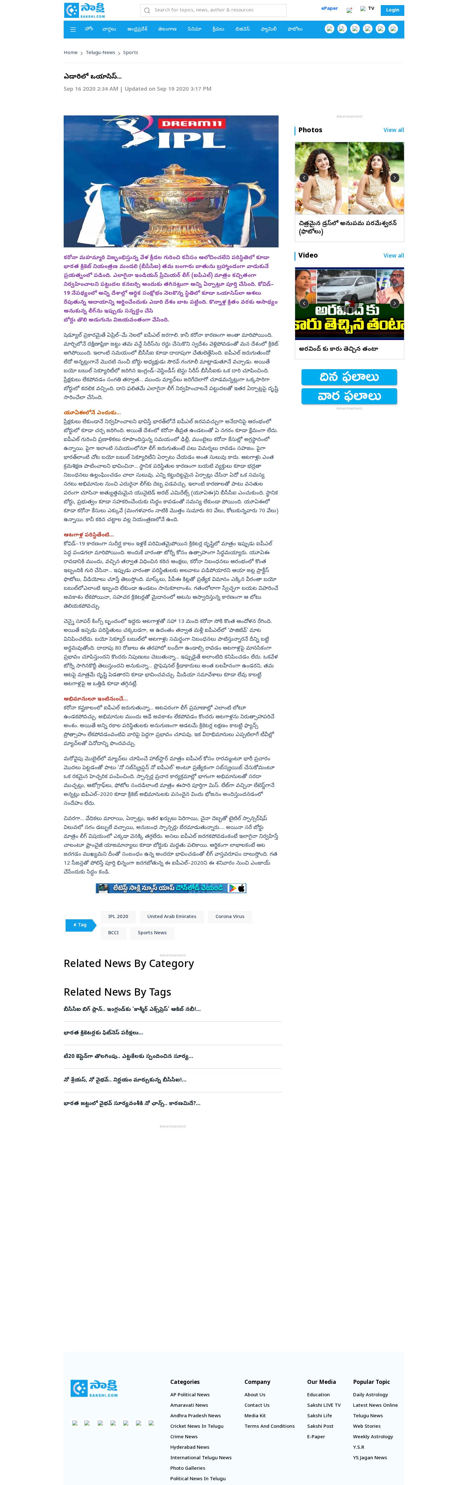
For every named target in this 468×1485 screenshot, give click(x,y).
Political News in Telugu (198, 1479)
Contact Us (257, 1406)
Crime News (184, 1437)
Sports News (152, 933)
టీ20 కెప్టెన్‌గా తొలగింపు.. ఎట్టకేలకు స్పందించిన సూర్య (170, 1056)
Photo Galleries (187, 1469)
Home (71, 53)
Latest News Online (375, 1406)
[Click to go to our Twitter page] (355, 28)
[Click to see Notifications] (349, 10)
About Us (255, 1395)
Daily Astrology (370, 1395)
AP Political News (190, 1395)
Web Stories (367, 1427)
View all (394, 131)
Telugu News (368, 1416)
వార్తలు (109, 29)
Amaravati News (189, 1406)
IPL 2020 (118, 917)
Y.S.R (358, 1448)
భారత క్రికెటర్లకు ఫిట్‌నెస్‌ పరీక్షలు (172, 1033)
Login (392, 10)
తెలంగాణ (167, 29)
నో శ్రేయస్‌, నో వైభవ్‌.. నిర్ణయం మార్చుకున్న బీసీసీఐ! (171, 1080)
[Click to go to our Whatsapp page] (342, 28)
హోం (89, 29)
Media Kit (255, 1416)
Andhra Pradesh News (195, 1416)
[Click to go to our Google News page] (393, 28)
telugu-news (100, 53)
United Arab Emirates (171, 917)
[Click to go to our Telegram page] (138, 1423)
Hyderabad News (189, 1448)
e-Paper (316, 1437)
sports (130, 53)
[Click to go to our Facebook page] (329, 28)
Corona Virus (230, 917)
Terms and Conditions (270, 1427)
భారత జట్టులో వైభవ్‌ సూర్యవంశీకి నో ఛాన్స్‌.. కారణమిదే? (166, 1104)
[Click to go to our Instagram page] (367, 28)
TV (370, 9)
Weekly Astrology (373, 1437)
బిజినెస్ (243, 29)
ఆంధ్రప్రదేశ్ (137, 29)
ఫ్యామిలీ (269, 29)
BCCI (113, 933)
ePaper (329, 9)
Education (318, 1395)
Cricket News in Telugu (196, 1427)
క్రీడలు (218, 29)
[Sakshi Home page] (84, 10)
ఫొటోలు (295, 29)
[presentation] (304, 178)
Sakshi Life (319, 1416)
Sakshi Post (320, 1427)
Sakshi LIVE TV (324, 1406)
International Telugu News (201, 1458)
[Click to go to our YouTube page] (380, 28)
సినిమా (195, 29)
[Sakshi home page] (94, 1388)
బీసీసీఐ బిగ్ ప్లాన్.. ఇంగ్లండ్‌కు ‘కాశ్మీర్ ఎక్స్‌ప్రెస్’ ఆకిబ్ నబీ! (169, 1009)
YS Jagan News (370, 1458)
